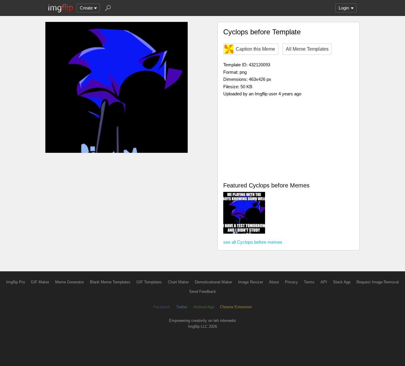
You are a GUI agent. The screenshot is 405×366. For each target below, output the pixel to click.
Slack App (341, 282)
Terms (309, 282)
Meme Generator (69, 282)
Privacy (291, 282)
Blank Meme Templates (110, 282)
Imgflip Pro (15, 282)
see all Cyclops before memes (252, 242)
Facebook (161, 307)
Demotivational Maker (213, 282)
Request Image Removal (377, 282)
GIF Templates (149, 282)
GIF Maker (40, 282)
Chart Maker (178, 282)
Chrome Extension (236, 307)
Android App (203, 307)
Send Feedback (202, 291)
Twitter (181, 307)
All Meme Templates (307, 49)
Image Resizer (250, 282)
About (274, 282)
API (324, 282)
